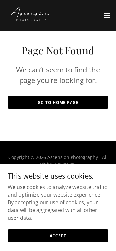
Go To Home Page (58, 102)
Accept (58, 235)
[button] (107, 15)
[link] (30, 15)
